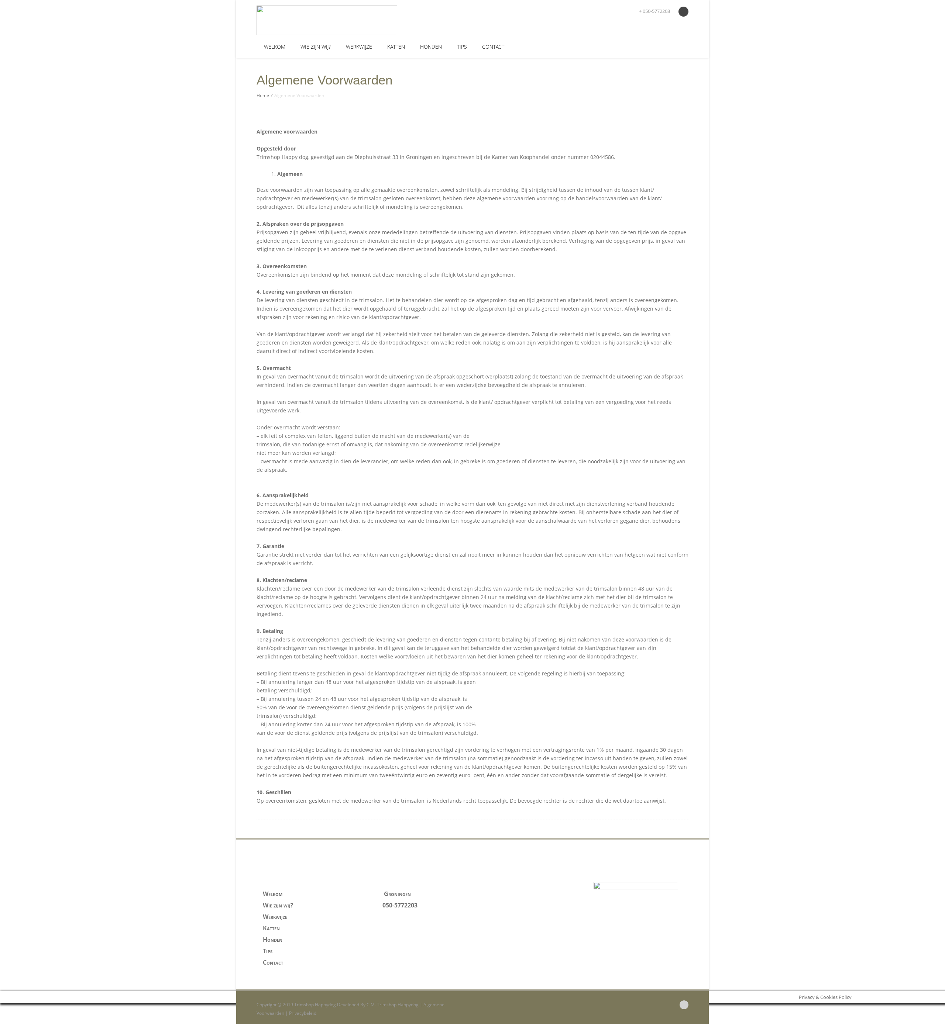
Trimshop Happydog (398, 1004)
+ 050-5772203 (654, 11)
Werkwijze (359, 46)
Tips (462, 46)
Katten (396, 46)
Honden (431, 46)
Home (263, 95)
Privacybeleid (302, 1013)
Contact (493, 46)
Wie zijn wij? (315, 46)
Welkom (274, 46)
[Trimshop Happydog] (311, 20)
